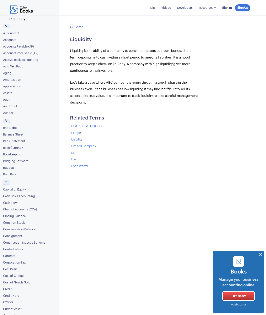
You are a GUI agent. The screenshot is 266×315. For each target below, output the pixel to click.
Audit (6, 99)
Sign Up (242, 7)
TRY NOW (238, 296)
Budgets (9, 167)
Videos (166, 7)
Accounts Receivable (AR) (20, 53)
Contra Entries (13, 249)
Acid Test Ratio (13, 66)
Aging (7, 73)
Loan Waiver (79, 166)
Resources (206, 7)
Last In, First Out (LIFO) (87, 126)
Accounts (9, 40)
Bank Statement (14, 141)
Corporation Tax (14, 262)
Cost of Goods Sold (17, 282)
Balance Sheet (13, 134)
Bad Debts (10, 128)
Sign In (227, 7)
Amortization (12, 79)
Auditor (8, 113)
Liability (76, 139)
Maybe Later (238, 305)
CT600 (8, 302)
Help (152, 7)
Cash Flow (10, 202)
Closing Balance (14, 216)
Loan (74, 159)
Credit (7, 289)
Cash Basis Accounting (19, 196)
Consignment (12, 236)
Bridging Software (15, 161)
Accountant (11, 33)
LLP (73, 152)
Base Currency (13, 148)
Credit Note (11, 295)
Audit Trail (10, 106)
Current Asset (12, 309)
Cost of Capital (13, 276)
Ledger (76, 133)
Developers (185, 7)
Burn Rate (9, 174)
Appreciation (12, 86)
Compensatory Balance (19, 229)
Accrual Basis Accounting (20, 60)
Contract (9, 256)
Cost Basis (10, 269)
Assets (7, 93)
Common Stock (14, 222)
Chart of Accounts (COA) (20, 209)
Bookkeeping (12, 154)
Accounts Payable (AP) (18, 46)
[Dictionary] (22, 5)
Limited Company (83, 146)
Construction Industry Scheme (24, 242)
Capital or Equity (14, 189)
